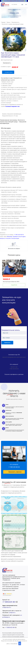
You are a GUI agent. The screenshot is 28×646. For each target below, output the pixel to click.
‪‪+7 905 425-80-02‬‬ (19, 234)
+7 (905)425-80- (9, 602)
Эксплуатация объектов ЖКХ (11, 281)
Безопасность (15, 22)
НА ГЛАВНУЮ (14, 4)
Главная (3, 22)
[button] (14, 472)
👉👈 (14, 0)
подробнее (14, 285)
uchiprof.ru (12, 612)
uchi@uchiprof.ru (6, 607)
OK (19, 643)
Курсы (8, 22)
